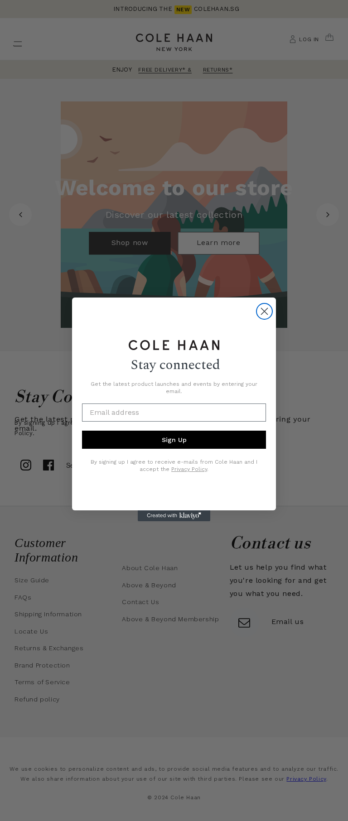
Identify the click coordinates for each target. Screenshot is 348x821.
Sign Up (174, 439)
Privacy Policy (189, 469)
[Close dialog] (264, 311)
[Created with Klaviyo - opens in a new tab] (174, 515)
